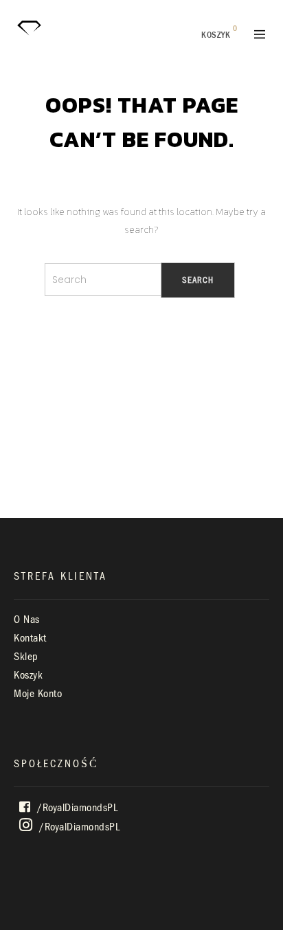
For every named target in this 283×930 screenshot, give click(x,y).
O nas (27, 619)
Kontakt (30, 638)
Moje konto (38, 694)
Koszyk (28, 675)
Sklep (26, 656)
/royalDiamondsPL (76, 808)
